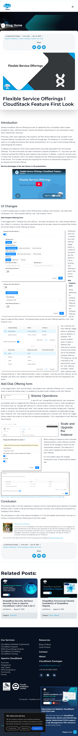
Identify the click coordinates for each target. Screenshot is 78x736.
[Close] (44, 714)
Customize (12, 728)
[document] (39, 368)
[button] (75, 689)
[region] (25, 722)
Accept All (37, 728)
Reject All (25, 728)
